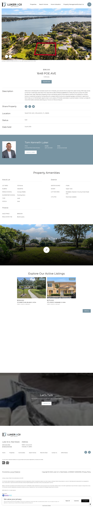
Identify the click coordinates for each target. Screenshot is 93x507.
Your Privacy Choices (46, 505)
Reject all (68, 500)
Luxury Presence (15, 472)
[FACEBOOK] (85, 452)
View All (86, 310)
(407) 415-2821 (49, 147)
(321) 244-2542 (6, 445)
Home (3, 452)
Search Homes (43, 4)
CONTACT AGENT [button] (30, 152)
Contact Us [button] (46, 403)
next (10, 56)
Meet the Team (44, 452)
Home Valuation (56, 4)
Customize (76, 500)
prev (6, 56)
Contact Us (80, 4)
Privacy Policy (86, 472)
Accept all (85, 500)
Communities (21, 452)
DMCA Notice (64, 452)
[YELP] (89, 452)
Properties (33, 4)
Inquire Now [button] (46, 81)
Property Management (69, 4)
